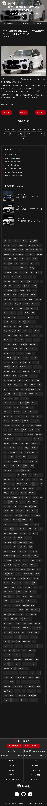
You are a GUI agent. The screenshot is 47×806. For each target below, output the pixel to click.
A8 (21, 362)
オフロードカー (8, 304)
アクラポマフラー (28, 574)
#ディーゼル (40, 134)
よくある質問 (33, 241)
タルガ (36, 484)
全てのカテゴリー (10, 154)
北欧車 (6, 596)
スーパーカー (37, 367)
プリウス (22, 502)
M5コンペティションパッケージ (30, 682)
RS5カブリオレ (35, 610)
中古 (30, 277)
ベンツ (36, 281)
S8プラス (34, 479)
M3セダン (13, 641)
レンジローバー (29, 434)
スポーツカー (33, 376)
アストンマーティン (9, 313)
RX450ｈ (10, 574)
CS (14, 547)
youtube (12, 596)
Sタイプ (32, 673)
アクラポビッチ (20, 542)
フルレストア (31, 691)
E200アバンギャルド (9, 551)
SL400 (27, 443)
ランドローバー (8, 340)
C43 (33, 313)
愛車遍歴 (6, 443)
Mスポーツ (16, 281)
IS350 (19, 371)
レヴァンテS (26, 286)
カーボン (37, 623)
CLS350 (28, 479)
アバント (34, 403)
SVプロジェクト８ (21, 308)
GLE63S (6, 677)
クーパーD (14, 443)
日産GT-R (34, 506)
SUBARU (35, 502)
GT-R (28, 511)
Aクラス (6, 349)
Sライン (6, 493)
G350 (32, 560)
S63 (32, 263)
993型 (38, 596)
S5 (23, 322)
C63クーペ (7, 700)
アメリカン (26, 560)
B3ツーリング (23, 673)
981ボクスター (8, 416)
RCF (18, 488)
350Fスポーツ (33, 344)
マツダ (10, 430)
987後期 (28, 353)
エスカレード (7, 560)
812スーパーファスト (10, 592)
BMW (15, 259)
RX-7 (24, 430)
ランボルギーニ (8, 691)
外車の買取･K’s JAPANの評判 (34, 250)
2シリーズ (31, 488)
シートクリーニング (9, 578)
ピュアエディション (24, 506)
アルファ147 (24, 389)
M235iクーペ (32, 493)
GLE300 (21, 610)
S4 (18, 475)
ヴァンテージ (7, 407)
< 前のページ (6, 112)
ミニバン (18, 457)
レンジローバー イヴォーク (33, 686)
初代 (31, 520)
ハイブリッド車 (23, 376)
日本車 (21, 443)
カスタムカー (14, 493)
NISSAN (6, 601)
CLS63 (26, 295)
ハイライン (32, 385)
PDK (29, 502)
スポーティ (24, 565)
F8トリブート (18, 497)
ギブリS (6, 466)
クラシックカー (36, 515)
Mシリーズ (15, 700)
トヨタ (37, 430)
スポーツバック (30, 322)
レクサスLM (7, 529)
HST (18, 682)
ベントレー (7, 268)
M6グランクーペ (8, 439)
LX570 (22, 344)
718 (36, 461)
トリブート (7, 488)
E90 (19, 641)
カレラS (32, 596)
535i (19, 331)
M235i (38, 488)
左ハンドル (17, 412)
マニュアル (34, 358)
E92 (25, 547)
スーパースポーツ (21, 299)
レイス (6, 641)
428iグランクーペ (17, 421)
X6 (5, 385)
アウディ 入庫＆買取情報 (13, 161)
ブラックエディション (10, 403)
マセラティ (17, 286)
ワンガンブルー (24, 524)
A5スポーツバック (22, 484)
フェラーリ (39, 394)
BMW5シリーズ (18, 659)
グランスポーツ (22, 569)
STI (16, 502)
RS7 (14, 488)
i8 (33, 353)
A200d (38, 574)
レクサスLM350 (18, 434)
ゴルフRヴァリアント (10, 569)
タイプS (18, 664)
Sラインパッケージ (31, 601)
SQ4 (30, 475)
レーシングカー (32, 308)
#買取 (40, 129)
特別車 (30, 547)
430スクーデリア (29, 452)
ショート (25, 596)
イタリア (31, 569)
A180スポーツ (8, 497)
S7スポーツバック (16, 583)
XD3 (41, 335)
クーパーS (7, 425)
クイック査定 (7, 259)
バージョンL (28, 538)
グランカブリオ (33, 412)
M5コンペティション (28, 655)
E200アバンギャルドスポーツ (12, 556)
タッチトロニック (9, 668)
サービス (25, 241)
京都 (27, 610)
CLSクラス (33, 295)
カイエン (6, 277)
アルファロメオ (14, 389)
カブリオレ (26, 304)
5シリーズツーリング (10, 331)
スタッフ (6, 245)
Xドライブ (35, 448)
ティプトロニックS (28, 461)
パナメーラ (14, 349)
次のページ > (40, 112)
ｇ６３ (35, 533)
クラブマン (37, 331)
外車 (5, 241)
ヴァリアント (7, 565)
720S (9, 385)
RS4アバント (30, 605)
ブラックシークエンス (31, 349)
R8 (14, 538)
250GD (6, 682)
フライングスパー (9, 290)
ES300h (20, 538)
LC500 (26, 421)
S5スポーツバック (9, 353)
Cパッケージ (27, 619)
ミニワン (6, 583)
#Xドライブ (19, 134)
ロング (20, 547)
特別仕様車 (7, 686)
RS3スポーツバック (21, 677)
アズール (6, 628)
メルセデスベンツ (9, 299)
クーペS (13, 587)
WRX (11, 502)
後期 (5, 286)
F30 (35, 695)
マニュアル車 (35, 380)
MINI (24, 331)
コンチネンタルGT (21, 695)
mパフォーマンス (8, 623)
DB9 (13, 479)
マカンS (19, 578)
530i (23, 605)
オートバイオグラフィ (17, 601)
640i (32, 407)
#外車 (34, 129)
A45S (30, 695)
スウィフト (26, 358)
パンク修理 (7, 655)
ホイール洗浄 (26, 641)
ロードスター (24, 398)
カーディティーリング (33, 632)
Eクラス (39, 416)
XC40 (35, 587)
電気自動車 (14, 619)
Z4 (4, 335)
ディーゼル (7, 281)
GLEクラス (20, 466)
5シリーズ (36, 340)
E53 (34, 641)
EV (11, 263)
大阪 (16, 263)
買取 (10, 241)
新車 (20, 326)
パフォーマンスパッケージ (34, 425)
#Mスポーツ (29, 134)
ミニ (30, 331)
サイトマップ (35, 779)
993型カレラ (34, 524)
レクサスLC (7, 605)
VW (5, 457)
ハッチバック (20, 353)
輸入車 (34, 286)
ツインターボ (7, 659)
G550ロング (27, 578)
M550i (39, 385)
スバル (6, 502)
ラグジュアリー (22, 551)
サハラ (17, 637)
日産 (15, 506)
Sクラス (16, 407)
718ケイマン (17, 470)
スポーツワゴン (37, 628)
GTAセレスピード (35, 389)
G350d (38, 569)
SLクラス (6, 371)
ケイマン (27, 335)
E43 (21, 619)
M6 (23, 425)
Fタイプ (6, 587)
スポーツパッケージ (9, 475)
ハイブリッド (24, 407)
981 (25, 362)
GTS (37, 317)
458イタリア (35, 443)
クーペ (37, 263)
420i (30, 281)
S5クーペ (16, 565)
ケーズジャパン (30, 254)
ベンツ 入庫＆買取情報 (12, 165)
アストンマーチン (16, 277)
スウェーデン (27, 587)
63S (37, 659)
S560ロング (23, 533)
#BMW (5, 134)
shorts (18, 596)
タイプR (31, 430)
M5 (29, 533)
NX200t (18, 623)
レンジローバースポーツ (20, 529)
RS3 (12, 677)
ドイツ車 (23, 475)
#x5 (11, 134)
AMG (20, 295)
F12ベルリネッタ (19, 416)
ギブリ (28, 290)
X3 (41, 281)
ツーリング (7, 344)
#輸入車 (26, 129)
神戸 (32, 272)
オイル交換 (34, 637)
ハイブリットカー (9, 358)
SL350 (13, 371)
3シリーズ (18, 574)
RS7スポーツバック (9, 484)
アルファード (7, 434)
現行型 (15, 335)
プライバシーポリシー (35, 245)
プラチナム (17, 560)
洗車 (23, 632)
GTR (5, 452)
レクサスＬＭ (18, 646)
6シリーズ (18, 304)
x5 (35, 277)
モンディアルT (8, 398)
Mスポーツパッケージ (10, 610)
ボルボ (19, 587)
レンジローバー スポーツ (30, 664)
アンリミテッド (8, 637)
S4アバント (14, 362)
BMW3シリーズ (29, 659)
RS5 (32, 466)
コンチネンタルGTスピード (20, 268)
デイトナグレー (20, 511)
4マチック (7, 421)
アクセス (13, 245)
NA (5, 430)
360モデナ (27, 497)
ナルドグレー (7, 470)
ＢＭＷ (40, 646)
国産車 (24, 488)
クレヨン (34, 511)
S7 (29, 362)
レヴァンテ (22, 403)
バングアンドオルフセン (17, 614)
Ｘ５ (5, 650)
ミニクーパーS (16, 425)
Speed (15, 272)
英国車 (22, 290)
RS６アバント (26, 628)
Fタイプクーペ (28, 583)
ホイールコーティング (22, 668)
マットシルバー (33, 551)
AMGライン (7, 376)
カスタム (35, 362)
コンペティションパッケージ (23, 439)
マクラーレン (13, 367)
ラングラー (7, 295)
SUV (10, 286)
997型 (5, 389)
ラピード (19, 313)
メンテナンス (25, 637)
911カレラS (7, 520)
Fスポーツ (26, 371)
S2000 (12, 664)
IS (26, 344)
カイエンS (7, 479)
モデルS (35, 259)
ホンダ (6, 664)
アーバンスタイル (27, 623)
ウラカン (17, 691)
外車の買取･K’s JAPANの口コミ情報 (14, 250)
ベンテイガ (26, 556)
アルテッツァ (35, 371)
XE (12, 308)
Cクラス (27, 313)
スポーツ (28, 340)
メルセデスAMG (24, 263)
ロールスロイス (8, 515)
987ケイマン (33, 565)
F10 (35, 583)
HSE (30, 529)
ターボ (24, 412)
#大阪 (7, 129)
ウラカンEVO (33, 700)
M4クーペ (35, 497)
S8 (19, 322)
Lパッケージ (16, 605)
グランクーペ (7, 412)
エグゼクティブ (8, 646)
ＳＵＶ (17, 650)
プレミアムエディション (10, 524)
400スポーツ (33, 592)
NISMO (6, 511)
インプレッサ (7, 506)
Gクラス (26, 326)
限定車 (30, 299)
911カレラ (31, 317)
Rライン (27, 448)
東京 (41, 479)
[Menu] (43, 3)
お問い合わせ (22, 245)
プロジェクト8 (21, 317)
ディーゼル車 (16, 461)
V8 (17, 290)
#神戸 (13, 129)
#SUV (23, 138)
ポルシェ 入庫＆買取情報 (13, 168)
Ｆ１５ (11, 650)
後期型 (37, 677)
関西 (21, 335)
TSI (24, 457)
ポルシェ (38, 272)
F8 (41, 484)
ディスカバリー (19, 340)
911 (31, 484)
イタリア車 (7, 394)
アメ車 (14, 295)
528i (25, 385)
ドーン (17, 515)
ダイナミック (7, 538)
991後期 (6, 322)
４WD (12, 466)
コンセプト (17, 241)
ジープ (35, 290)
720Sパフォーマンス (25, 367)
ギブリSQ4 (24, 520)
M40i (9, 335)
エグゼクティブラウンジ (15, 452)
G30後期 (31, 394)
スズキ (18, 358)
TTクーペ (23, 493)
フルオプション (38, 439)
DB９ (25, 277)
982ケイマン (26, 470)
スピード (39, 560)
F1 (37, 452)
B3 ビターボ (16, 655)
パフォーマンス (17, 385)
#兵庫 (20, 129)
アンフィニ (18, 430)
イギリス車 (20, 479)
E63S (32, 416)
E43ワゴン (7, 632)
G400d (40, 529)
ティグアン (30, 542)
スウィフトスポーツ (9, 380)
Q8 (41, 497)
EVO (24, 691)
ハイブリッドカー (9, 542)
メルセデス (39, 326)
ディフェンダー (15, 628)
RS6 (28, 403)
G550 (38, 673)
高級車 (6, 367)
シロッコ (19, 448)
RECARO (35, 578)
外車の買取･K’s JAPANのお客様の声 (14, 254)
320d (38, 691)
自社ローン (24, 700)
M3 (35, 529)
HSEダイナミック (9, 695)
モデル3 (6, 619)
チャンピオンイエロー (23, 380)
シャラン (11, 457)
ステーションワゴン (9, 317)
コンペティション (31, 614)
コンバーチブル (34, 421)
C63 (27, 416)
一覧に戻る (23, 112)
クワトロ (24, 650)
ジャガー (6, 308)
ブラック (23, 394)
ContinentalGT (7, 272)
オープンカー (35, 304)
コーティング (16, 632)
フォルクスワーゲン (9, 448)
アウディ (13, 322)
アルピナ (34, 335)
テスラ (28, 259)
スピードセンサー (17, 686)
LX (5, 574)
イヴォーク (39, 434)
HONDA (31, 677)
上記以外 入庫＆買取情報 (13, 176)
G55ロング (16, 520)
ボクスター (16, 394)
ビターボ (6, 362)
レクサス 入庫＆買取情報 (13, 172)
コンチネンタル (24, 272)
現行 (15, 326)
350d (26, 466)
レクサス (15, 344)
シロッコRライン (32, 457)
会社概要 (39, 254)
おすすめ (21, 259)
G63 (32, 326)
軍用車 (12, 682)
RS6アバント (7, 326)
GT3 (12, 511)
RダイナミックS (22, 592)
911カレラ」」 (25, 515)
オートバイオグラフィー (10, 533)
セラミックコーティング (10, 673)
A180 (14, 376)
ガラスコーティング (30, 646)
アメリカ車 (38, 299)
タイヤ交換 (32, 650)
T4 (40, 587)
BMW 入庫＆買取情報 (7, 104)
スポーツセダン (38, 475)
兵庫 (21, 349)
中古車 (6, 614)
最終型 (16, 398)
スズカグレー (7, 547)
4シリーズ (24, 281)
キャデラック (34, 556)
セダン (6, 263)
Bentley (32, 268)
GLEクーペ (7, 461)
